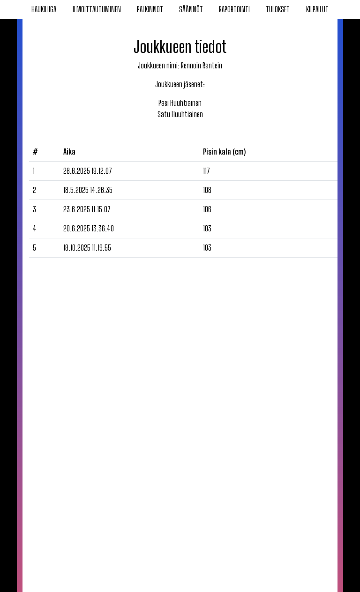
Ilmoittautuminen (97, 9)
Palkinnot (150, 9)
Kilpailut (317, 9)
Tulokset (278, 9)
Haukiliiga (43, 9)
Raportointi (234, 9)
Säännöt (191, 9)
